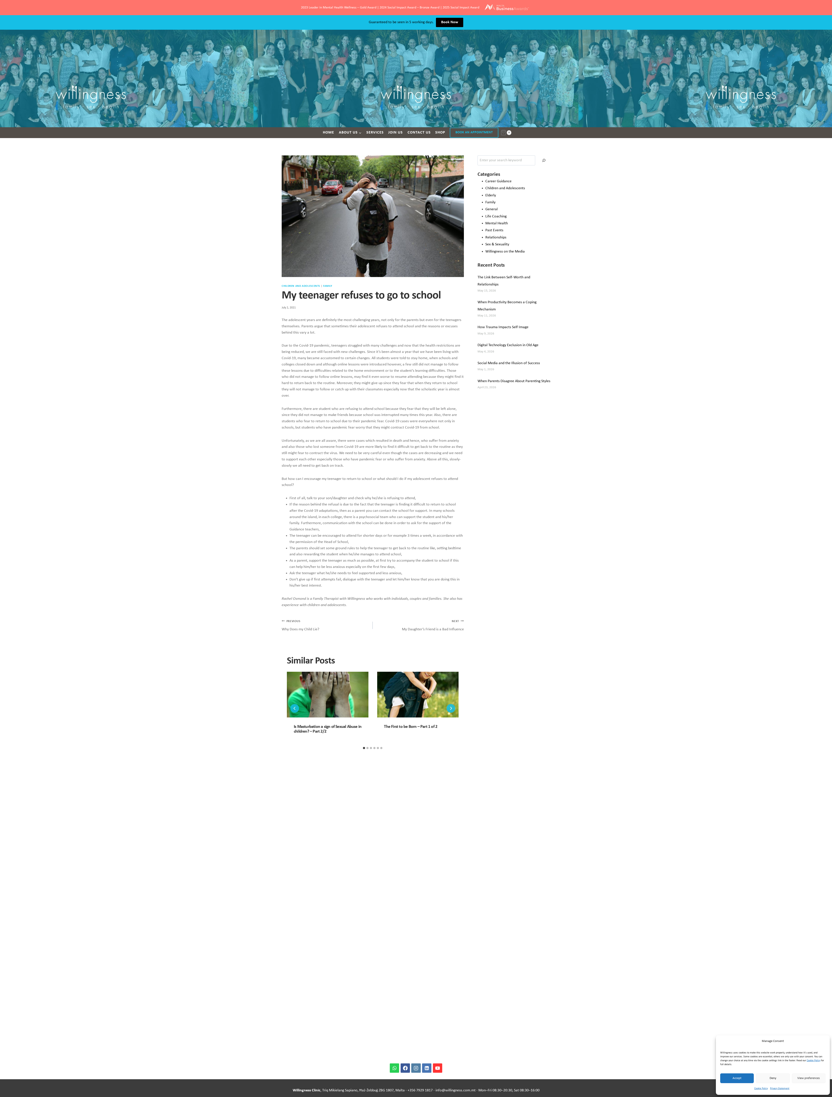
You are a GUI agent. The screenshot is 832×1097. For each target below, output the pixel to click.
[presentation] (327, 695)
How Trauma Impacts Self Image (503, 327)
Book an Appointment (474, 132)
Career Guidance (498, 181)
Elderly (490, 195)
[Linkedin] (426, 1068)
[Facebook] (405, 1068)
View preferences (808, 1078)
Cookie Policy (813, 1060)
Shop (440, 132)
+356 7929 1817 (420, 1090)
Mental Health (496, 223)
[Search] (543, 160)
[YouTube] (437, 1068)
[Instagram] (416, 1068)
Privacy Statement (779, 1088)
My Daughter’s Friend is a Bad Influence (433, 625)
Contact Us (419, 132)
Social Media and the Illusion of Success (509, 363)
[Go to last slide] (294, 708)
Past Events (494, 230)
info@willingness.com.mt (456, 1090)
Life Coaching (496, 216)
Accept (737, 1078)
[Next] (451, 708)
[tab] (364, 748)
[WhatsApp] (394, 1068)
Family (327, 286)
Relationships (495, 237)
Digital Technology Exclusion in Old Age (508, 345)
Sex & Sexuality (497, 244)
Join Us (395, 132)
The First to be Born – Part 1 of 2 (410, 727)
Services (375, 132)
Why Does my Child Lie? (300, 625)
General (491, 209)
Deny (773, 1078)
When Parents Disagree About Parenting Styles (514, 381)
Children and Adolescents (301, 286)
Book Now (449, 22)
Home (328, 132)
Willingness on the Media (505, 251)
